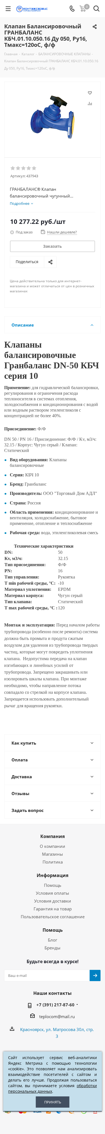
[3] (23, 168)
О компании (52, 846)
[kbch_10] (52, 117)
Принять (52, 1102)
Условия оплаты (52, 893)
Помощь (52, 885)
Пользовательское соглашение (53, 916)
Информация (52, 875)
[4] (29, 168)
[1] (13, 168)
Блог (52, 940)
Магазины (52, 854)
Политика (53, 862)
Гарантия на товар (53, 909)
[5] (34, 168)
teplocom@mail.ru (57, 1016)
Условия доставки (52, 901)
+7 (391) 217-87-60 (55, 1004)
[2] (18, 168)
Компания (52, 836)
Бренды (52, 948)
